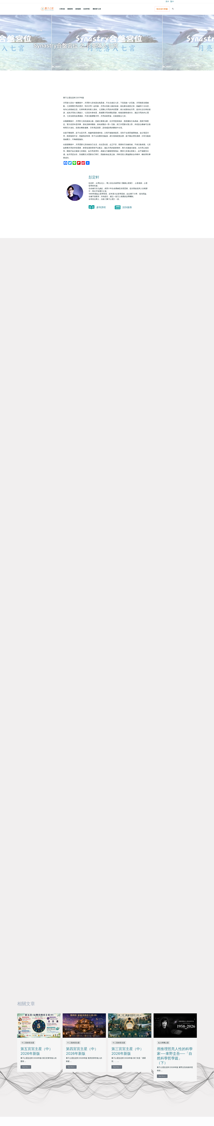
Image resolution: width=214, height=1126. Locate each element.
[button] (162, 9)
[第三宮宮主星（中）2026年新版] (129, 1025)
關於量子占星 (97, 9)
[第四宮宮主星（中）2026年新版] (84, 1025)
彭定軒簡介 (86, 9)
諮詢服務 (78, 9)
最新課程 (70, 9)
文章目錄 (62, 9)
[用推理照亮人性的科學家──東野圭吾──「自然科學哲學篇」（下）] (175, 1025)
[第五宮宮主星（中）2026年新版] (38, 1025)
